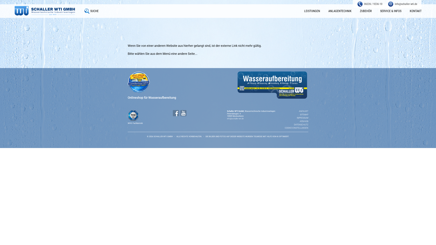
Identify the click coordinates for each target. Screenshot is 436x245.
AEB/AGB (304, 121)
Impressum (302, 118)
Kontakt (416, 11)
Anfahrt (303, 111)
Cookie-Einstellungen (296, 128)
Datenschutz (301, 125)
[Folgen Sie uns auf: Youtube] (183, 113)
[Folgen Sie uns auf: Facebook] (176, 113)
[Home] (44, 10)
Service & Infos (390, 11)
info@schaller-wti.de (235, 119)
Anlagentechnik (340, 11)
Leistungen (312, 11)
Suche (94, 11)
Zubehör (366, 11)
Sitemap (304, 114)
